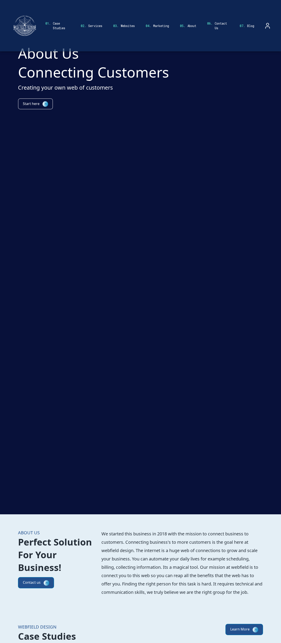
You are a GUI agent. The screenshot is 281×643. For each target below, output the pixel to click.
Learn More (240, 629)
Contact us (32, 582)
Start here (31, 103)
